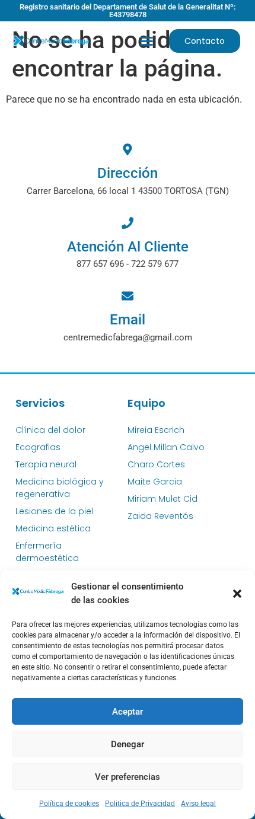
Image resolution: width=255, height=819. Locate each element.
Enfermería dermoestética (47, 552)
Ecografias (37, 447)
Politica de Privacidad (140, 803)
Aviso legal (198, 803)
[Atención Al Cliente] (127, 223)
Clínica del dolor (50, 430)
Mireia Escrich (156, 430)
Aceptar (127, 711)
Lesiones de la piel (54, 511)
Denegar (127, 744)
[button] (237, 594)
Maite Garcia (155, 481)
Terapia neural (45, 464)
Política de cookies (69, 803)
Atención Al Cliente (128, 246)
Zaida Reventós (160, 516)
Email (127, 319)
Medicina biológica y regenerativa (59, 488)
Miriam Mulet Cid (162, 499)
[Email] (127, 296)
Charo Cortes (156, 464)
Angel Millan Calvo (166, 447)
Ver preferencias (127, 777)
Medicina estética (53, 528)
